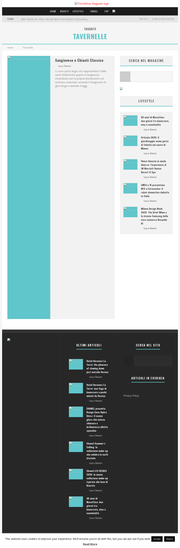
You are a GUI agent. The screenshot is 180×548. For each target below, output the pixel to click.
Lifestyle (78, 11)
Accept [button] (156, 538)
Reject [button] (169, 538)
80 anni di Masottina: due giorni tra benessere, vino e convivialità (155, 120)
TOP (106, 11)
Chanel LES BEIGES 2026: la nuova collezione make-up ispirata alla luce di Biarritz (97, 478)
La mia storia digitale (163, 19)
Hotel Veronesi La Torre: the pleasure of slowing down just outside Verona (97, 366)
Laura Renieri (64, 66)
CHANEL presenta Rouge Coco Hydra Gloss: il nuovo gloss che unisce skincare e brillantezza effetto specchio (97, 419)
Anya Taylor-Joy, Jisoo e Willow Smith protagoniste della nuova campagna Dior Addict (65, 19)
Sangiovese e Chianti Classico (79, 60)
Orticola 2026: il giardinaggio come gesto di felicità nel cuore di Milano (155, 142)
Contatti (144, 19)
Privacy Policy (131, 395)
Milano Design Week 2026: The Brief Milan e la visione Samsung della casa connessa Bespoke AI (154, 216)
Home (53, 11)
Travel (94, 11)
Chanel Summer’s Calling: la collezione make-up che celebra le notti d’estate (97, 450)
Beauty (64, 11)
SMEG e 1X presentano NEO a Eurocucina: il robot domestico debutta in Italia (155, 190)
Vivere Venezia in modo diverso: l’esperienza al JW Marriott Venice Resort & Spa (153, 166)
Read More (90, 544)
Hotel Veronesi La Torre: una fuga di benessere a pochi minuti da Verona (96, 390)
